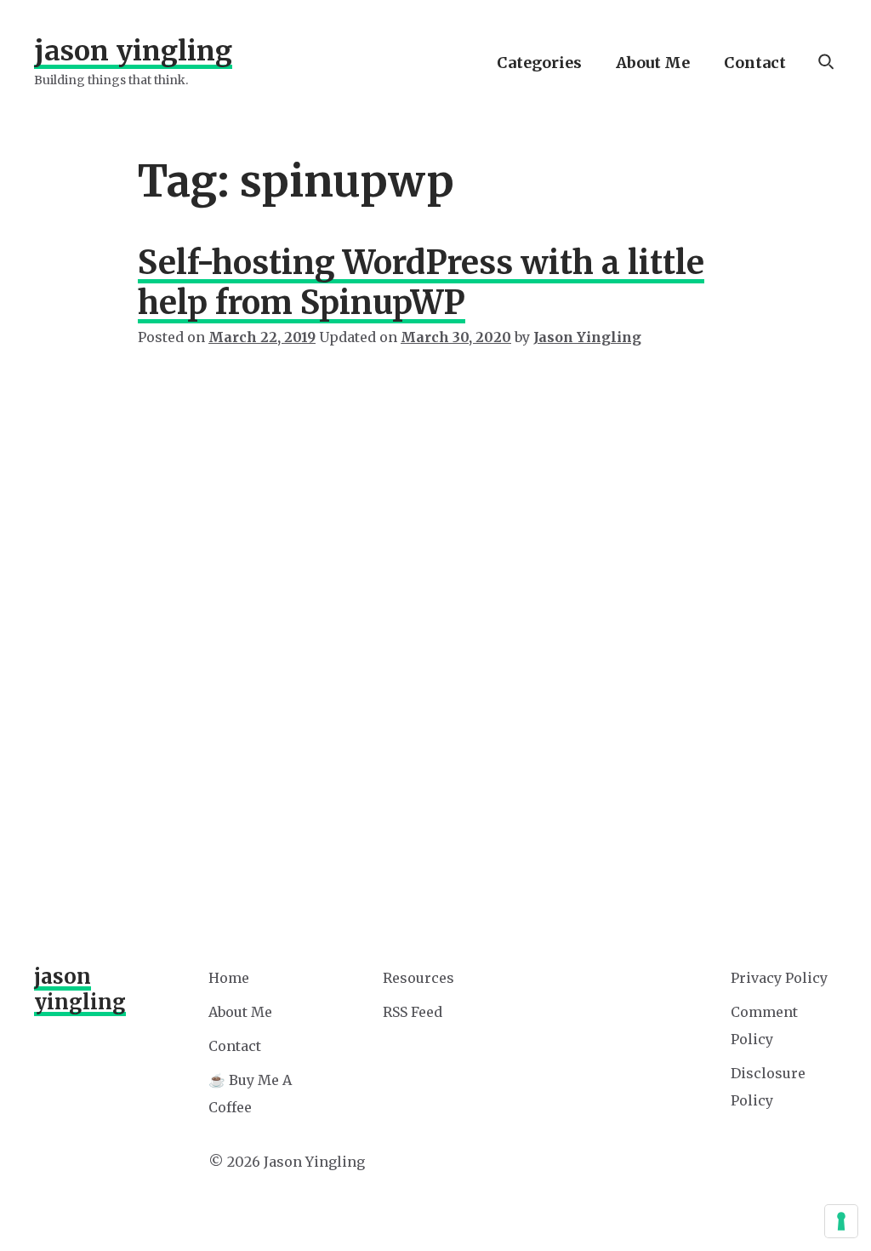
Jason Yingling (133, 51)
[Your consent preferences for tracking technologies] (841, 1221)
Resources (418, 977)
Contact (755, 62)
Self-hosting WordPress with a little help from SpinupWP (421, 283)
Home (228, 977)
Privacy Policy (779, 977)
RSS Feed (412, 1011)
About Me (653, 62)
